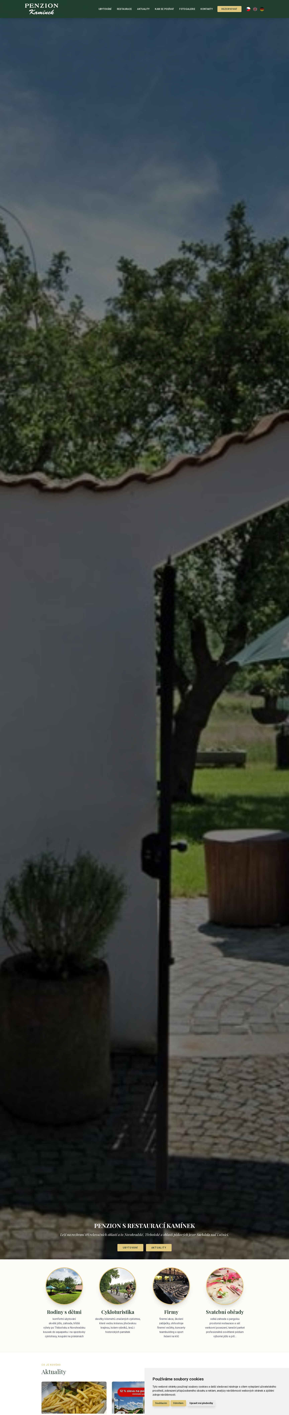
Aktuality (143, 9)
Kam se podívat (164, 9)
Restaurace (124, 9)
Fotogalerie (187, 9)
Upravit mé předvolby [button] (201, 1403)
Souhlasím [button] (161, 1403)
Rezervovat (229, 9)
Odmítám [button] (178, 1403)
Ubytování (105, 9)
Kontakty (207, 9)
